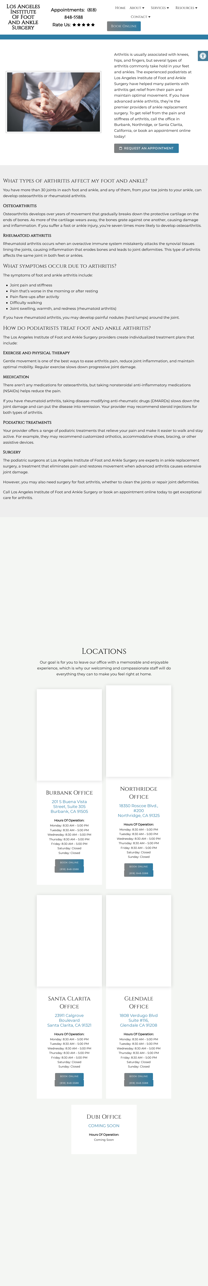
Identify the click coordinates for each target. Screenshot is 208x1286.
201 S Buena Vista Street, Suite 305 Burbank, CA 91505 (69, 806)
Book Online (124, 26)
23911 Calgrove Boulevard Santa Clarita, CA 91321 (69, 1020)
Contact (139, 16)
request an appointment (148, 148)
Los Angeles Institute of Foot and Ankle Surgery (23, 17)
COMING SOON (103, 1125)
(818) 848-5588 (69, 869)
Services (158, 7)
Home (120, 7)
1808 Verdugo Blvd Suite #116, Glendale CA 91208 (139, 1020)
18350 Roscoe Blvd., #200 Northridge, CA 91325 (139, 810)
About (135, 7)
